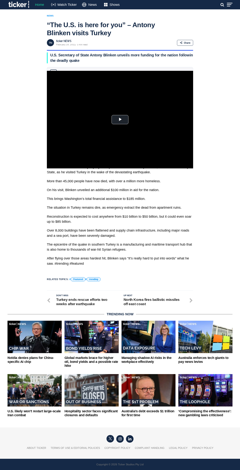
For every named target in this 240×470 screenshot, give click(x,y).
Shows (115, 5)
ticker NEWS (63, 41)
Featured (78, 279)
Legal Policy (178, 447)
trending (93, 279)
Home (39, 5)
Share (187, 42)
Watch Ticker (67, 5)
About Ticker (36, 447)
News (92, 5)
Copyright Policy (117, 447)
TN (50, 42)
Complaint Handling (149, 447)
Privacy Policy (202, 447)
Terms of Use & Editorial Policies (75, 447)
